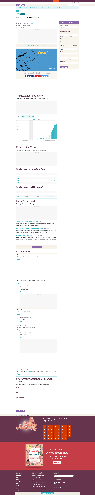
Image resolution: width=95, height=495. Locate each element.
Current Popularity (64, 43)
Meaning (61, 51)
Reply (18, 259)
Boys (65, 40)
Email (17, 392)
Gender (61, 38)
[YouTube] (55, 483)
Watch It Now (56, 0)
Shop (17, 483)
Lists (55, 7)
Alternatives (37, 45)
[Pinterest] (64, 483)
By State (31, 116)
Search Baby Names (64, 67)
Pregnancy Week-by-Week (38, 475)
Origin (61, 47)
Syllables (62, 61)
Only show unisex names (65, 41)
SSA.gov (38, 142)
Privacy (17, 489)
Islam (31, 256)
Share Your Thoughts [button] (37, 247)
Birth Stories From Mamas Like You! (40, 482)
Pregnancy (18, 475)
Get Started (19, 7)
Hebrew (31, 23)
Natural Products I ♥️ (37, 484)
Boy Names (24, 415)
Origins (58, 7)
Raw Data (24, 116)
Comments (44, 45)
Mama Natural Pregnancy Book (39, 486)
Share (29, 45)
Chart (18, 116)
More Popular (67, 45)
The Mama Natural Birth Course (39, 488)
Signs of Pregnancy (36, 479)
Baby (17, 477)
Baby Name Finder (36, 477)
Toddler (18, 479)
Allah (31, 371)
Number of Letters (63, 56)
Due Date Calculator (36, 481)
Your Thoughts (20, 397)
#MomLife (18, 481)
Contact (18, 487)
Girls (69, 40)
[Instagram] (61, 483)
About (17, 485)
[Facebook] (56, 483)
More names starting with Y (47, 493)
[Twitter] (59, 483)
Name (17, 387)
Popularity (32, 45)
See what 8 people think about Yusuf (27, 28)
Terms (17, 490)
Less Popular (74, 45)
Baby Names (21, 5)
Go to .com (74, 2)
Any (62, 40)
